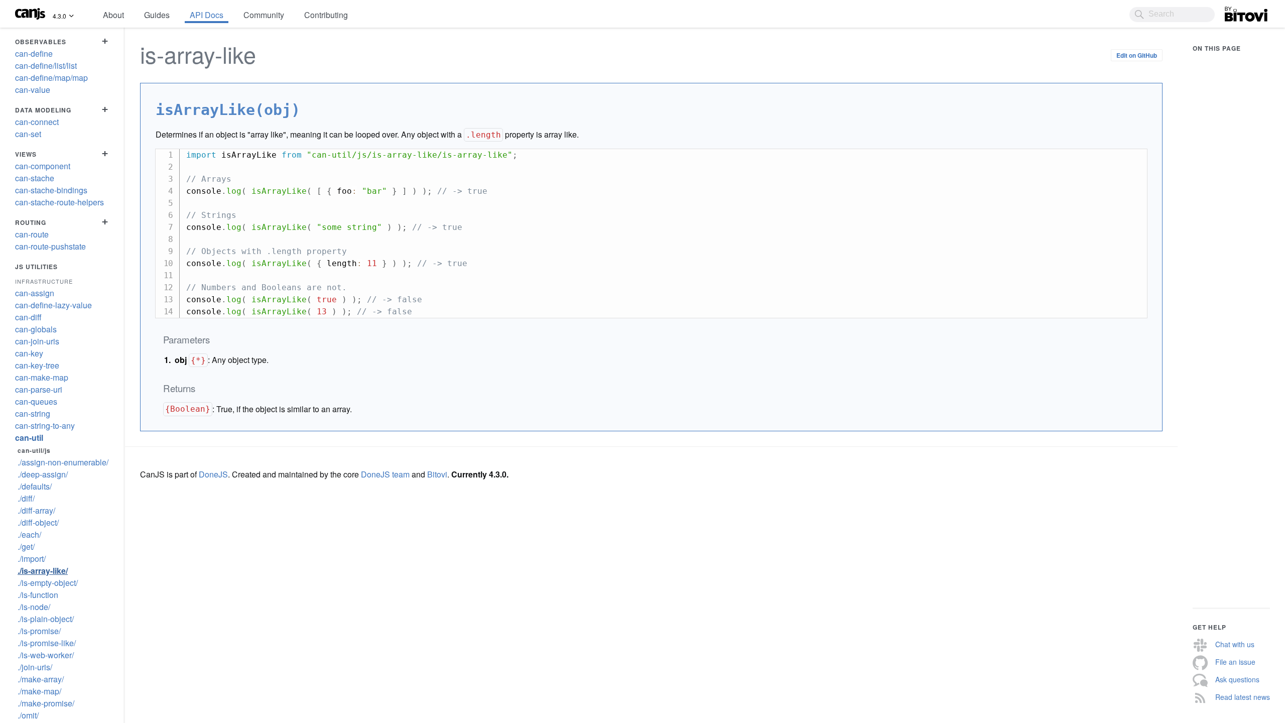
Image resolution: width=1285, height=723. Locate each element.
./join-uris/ (35, 667)
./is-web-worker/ (46, 655)
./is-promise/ (39, 631)
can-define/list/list (46, 65)
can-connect (37, 122)
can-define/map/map (51, 77)
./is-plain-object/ (46, 619)
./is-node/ (34, 607)
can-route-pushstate (50, 246)
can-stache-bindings (51, 190)
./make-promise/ (46, 703)
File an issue (1235, 662)
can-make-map (41, 377)
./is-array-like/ (43, 570)
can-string (32, 413)
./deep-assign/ (43, 474)
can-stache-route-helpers (59, 202)
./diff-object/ (38, 522)
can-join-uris (37, 341)
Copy (1134, 156)
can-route (32, 234)
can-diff (28, 317)
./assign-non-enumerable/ (63, 462)
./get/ (26, 546)
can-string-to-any (45, 425)
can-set (28, 134)
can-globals (36, 329)
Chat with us (1234, 644)
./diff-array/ (36, 510)
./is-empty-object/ (48, 582)
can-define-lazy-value (53, 305)
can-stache (34, 178)
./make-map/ (39, 691)
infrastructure (44, 281)
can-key (29, 353)
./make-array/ (41, 679)
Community (263, 15)
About (113, 15)
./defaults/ (35, 486)
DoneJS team (385, 474)
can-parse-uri (38, 389)
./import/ (32, 558)
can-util (29, 437)
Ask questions (1237, 679)
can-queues (36, 401)
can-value (32, 89)
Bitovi (1235, 12)
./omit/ (28, 715)
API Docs (206, 15)
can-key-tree (37, 365)
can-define (34, 53)
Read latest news (1242, 697)
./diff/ (26, 498)
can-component (42, 166)
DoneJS (213, 474)
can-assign (34, 293)
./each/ (29, 534)
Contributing (326, 15)
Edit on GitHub (1136, 55)
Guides (157, 15)
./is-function (38, 594)
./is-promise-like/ (47, 643)
